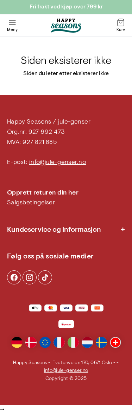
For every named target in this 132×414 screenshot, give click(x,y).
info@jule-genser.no (57, 162)
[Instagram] (14, 277)
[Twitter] (45, 277)
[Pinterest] (29, 277)
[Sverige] (101, 342)
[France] (59, 342)
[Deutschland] (17, 342)
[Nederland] (87, 342)
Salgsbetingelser (31, 203)
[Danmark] (31, 342)
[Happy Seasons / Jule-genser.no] (66, 25)
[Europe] (45, 342)
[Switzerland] (115, 342)
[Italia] (73, 342)
